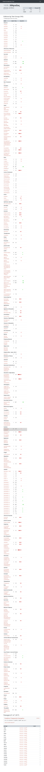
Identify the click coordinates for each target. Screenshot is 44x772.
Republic (5, 170)
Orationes (6, 332)
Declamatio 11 (6, 491)
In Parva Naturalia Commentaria (6, 610)
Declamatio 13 (6, 495)
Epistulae (6, 354)
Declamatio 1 (6, 482)
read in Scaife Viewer (9, 722)
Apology (5, 95)
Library (5, 307)
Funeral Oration (7, 252)
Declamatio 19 (6, 504)
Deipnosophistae (7, 50)
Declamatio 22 (6, 510)
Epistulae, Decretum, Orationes (6, 349)
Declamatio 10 (6, 489)
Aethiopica (6, 357)
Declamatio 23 (6, 511)
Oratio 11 (6, 478)
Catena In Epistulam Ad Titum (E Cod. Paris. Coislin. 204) (6, 648)
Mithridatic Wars (7, 312)
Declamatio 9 (6, 487)
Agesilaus (6, 101)
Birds (5, 80)
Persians (5, 207)
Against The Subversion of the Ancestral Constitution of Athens (7, 285)
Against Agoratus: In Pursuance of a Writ (7, 291)
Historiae (6, 598)
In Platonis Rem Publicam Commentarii (7, 631)
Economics (6, 91)
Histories (5, 706)
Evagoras (5, 57)
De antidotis (6, 148)
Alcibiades (6, 35)
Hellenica (6, 87)
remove (37, 718)
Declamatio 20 (6, 506)
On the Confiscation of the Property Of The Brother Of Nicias (7, 266)
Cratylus (5, 161)
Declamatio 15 (6, 513)
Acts (4, 83)
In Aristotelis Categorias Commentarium (7, 527)
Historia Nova (6, 635)
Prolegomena (6, 583)
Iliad (5, 697)
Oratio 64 (6, 480)
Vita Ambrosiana (7, 655)
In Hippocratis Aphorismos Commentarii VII (7, 154)
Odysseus (6, 328)
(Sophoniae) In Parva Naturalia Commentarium (7, 424)
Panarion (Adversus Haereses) (6, 441)
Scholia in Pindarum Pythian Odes (6, 674)
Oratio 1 (5, 473)
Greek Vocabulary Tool (8, 1)
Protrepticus (6, 325)
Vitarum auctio (7, 179)
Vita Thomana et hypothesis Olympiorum (7, 659)
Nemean (5, 700)
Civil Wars (6, 310)
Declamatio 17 (6, 500)
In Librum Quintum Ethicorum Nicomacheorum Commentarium (7, 616)
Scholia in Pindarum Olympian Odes (7, 670)
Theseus (5, 24)
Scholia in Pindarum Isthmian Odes (7, 683)
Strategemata (6, 341)
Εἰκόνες (5, 408)
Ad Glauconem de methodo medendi (7, 138)
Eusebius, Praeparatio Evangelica (14, 718)
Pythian (5, 702)
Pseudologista (6, 192)
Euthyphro (6, 168)
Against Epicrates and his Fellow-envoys (7, 278)
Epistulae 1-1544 (7, 471)
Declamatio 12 (6, 493)
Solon (5, 30)
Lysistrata (6, 78)
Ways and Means (7, 96)
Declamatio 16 (6, 499)
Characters (6, 235)
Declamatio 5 (6, 486)
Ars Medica (6, 111)
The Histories (6, 693)
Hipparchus (6, 164)
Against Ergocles (7, 280)
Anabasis (5, 103)
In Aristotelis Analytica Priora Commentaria (7, 539)
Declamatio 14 (6, 497)
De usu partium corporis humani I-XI (7, 115)
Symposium (6, 93)
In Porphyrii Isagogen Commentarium (7, 593)
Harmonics (6, 231)
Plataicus (5, 56)
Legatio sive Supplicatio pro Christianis (7, 388)
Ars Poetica (6, 226)
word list (21, 728)
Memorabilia (6, 89)
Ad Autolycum (6, 412)
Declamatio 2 (6, 484)
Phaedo (5, 159)
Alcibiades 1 (6, 163)
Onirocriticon (6, 316)
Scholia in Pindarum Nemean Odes (6, 679)
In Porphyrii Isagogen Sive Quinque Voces (7, 559)
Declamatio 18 (6, 502)
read (25, 728)
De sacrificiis (6, 184)
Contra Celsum (7, 454)
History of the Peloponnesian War (7, 711)
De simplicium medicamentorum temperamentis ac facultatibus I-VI (7, 143)
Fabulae (5, 238)
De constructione (7, 203)
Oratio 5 (5, 476)
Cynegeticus (6, 200)
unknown (6, 26)
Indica (5, 198)
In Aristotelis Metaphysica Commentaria (6, 376)
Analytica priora (7, 213)
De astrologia (6, 190)
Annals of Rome (7, 522)
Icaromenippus (7, 174)
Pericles (5, 46)
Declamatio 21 (6, 508)
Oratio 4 (5, 475)
